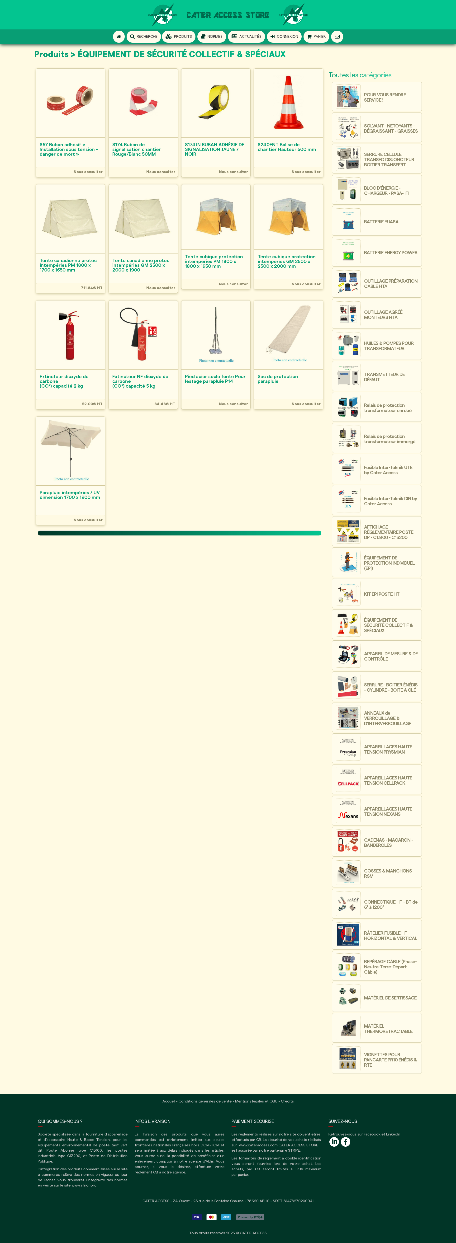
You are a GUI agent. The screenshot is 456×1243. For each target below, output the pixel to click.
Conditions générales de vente (205, 1101)
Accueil (168, 1101)
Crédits (287, 1101)
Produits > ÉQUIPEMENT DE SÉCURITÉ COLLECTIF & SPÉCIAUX (160, 54)
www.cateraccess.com (258, 1145)
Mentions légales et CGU (256, 1101)
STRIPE (294, 1150)
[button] (178, 37)
